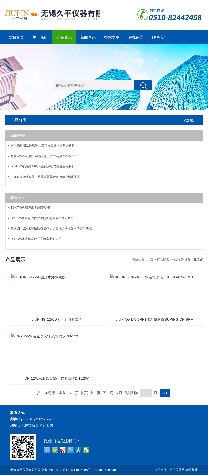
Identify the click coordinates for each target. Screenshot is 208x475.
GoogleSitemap (105, 470)
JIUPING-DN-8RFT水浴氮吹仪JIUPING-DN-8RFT (155, 319)
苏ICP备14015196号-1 (78, 470)
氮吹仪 (198, 259)
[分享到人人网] (78, 450)
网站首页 (16, 37)
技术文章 (111, 37)
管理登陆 (191, 470)
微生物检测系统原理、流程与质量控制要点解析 (43, 145)
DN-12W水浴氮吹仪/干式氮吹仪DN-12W (57, 378)
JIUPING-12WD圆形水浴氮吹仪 (57, 319)
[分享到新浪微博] (63, 450)
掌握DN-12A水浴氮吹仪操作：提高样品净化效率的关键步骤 (51, 228)
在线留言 (136, 37)
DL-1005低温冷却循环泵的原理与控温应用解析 (43, 166)
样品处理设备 (181, 259)
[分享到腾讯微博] (70, 450)
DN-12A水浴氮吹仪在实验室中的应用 (36, 239)
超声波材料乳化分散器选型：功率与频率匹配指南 (44, 156)
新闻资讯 (88, 37)
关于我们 (40, 37)
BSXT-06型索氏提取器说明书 (30, 208)
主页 (150, 259)
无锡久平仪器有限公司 (25, 470)
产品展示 (64, 37)
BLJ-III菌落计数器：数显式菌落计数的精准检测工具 (45, 177)
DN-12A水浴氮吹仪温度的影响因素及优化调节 (42, 218)
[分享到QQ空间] (55, 450)
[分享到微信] (86, 450)
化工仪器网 (177, 470)
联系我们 (159, 37)
